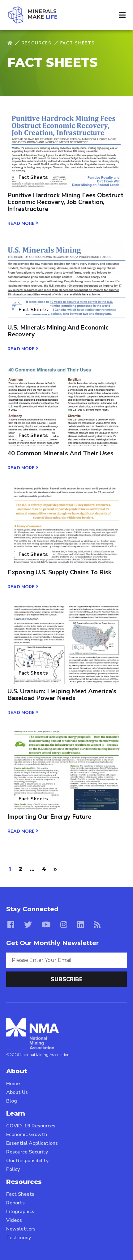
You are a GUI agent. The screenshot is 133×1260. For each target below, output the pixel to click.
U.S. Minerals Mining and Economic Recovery (58, 331)
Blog (11, 1101)
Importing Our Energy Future (49, 816)
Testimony (18, 1237)
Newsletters (21, 1229)
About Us (17, 1092)
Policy (13, 1169)
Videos (14, 1220)
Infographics (20, 1211)
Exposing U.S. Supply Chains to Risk (59, 572)
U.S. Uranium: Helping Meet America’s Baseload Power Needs (61, 695)
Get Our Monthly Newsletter (52, 943)
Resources (37, 43)
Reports (15, 1202)
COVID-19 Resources (30, 1125)
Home (13, 1083)
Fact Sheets (20, 1194)
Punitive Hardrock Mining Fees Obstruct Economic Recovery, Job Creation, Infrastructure (65, 202)
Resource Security (27, 1152)
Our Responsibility (27, 1160)
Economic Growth (26, 1134)
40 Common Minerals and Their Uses (60, 453)
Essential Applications (32, 1143)
